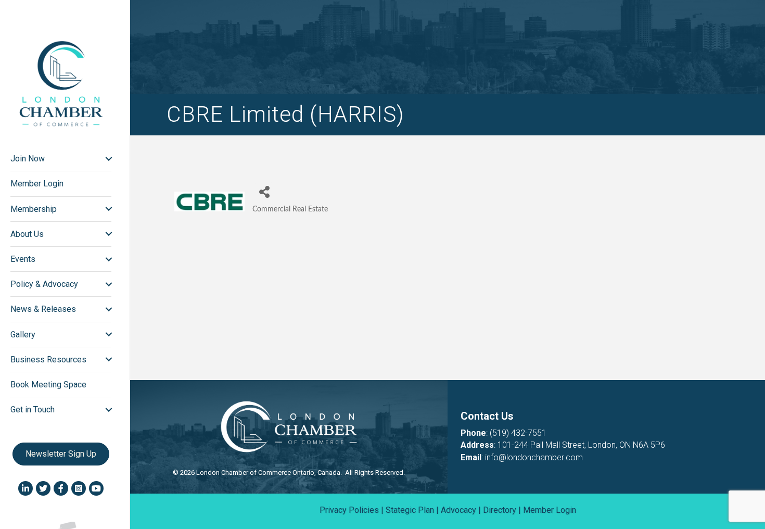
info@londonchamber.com (534, 457)
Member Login (36, 183)
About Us (27, 234)
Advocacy (458, 510)
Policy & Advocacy (44, 284)
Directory (499, 510)
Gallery (22, 334)
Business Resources (48, 359)
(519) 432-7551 (518, 433)
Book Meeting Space (48, 384)
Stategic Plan (410, 510)
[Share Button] (264, 191)
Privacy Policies (349, 510)
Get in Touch (32, 409)
